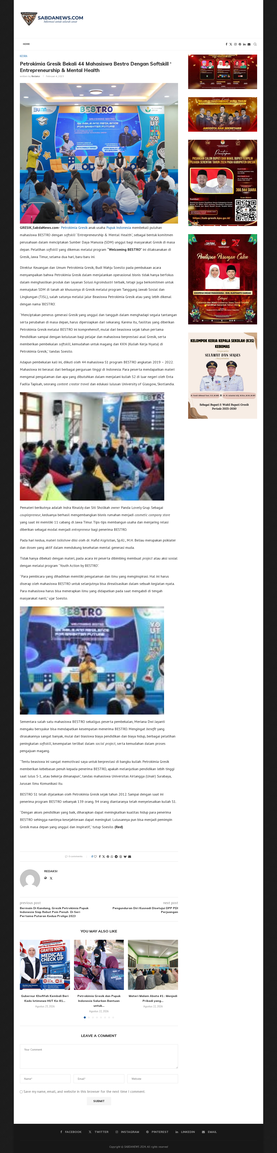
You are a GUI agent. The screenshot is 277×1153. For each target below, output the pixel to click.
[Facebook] (226, 44)
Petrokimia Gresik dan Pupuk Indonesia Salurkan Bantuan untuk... (98, 1001)
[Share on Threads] (120, 856)
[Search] (255, 44)
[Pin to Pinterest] (108, 856)
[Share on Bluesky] (125, 856)
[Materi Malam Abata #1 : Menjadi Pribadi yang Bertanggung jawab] (153, 965)
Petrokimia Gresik (74, 227)
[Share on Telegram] (116, 856)
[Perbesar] (252, 60)
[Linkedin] (244, 44)
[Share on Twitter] (103, 856)
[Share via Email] (129, 856)
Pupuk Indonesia (118, 227)
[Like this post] (95, 856)
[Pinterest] (240, 44)
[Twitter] (230, 44)
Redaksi (35, 76)
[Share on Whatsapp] (112, 856)
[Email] (249, 44)
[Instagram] (235, 44)
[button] (25, 978)
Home (26, 43)
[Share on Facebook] (100, 856)
